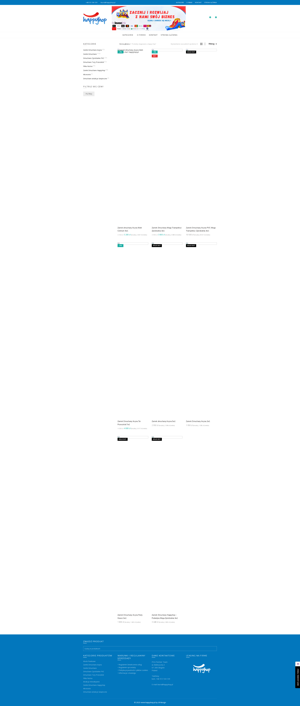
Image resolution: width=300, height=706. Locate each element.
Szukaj (214, 648)
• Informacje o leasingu (127, 673)
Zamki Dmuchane (90, 54)
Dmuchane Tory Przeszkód (93, 62)
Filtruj (211, 44)
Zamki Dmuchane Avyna (92, 50)
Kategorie (180, 3)
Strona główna (124, 44)
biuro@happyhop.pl (108, 2)
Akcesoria (87, 74)
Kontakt (198, 3)
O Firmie (189, 3)
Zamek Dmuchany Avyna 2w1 (198, 421)
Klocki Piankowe (89, 661)
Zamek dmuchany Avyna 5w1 (163, 421)
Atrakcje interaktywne (91, 682)
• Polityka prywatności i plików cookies (133, 670)
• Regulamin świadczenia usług (130, 664)
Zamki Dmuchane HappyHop (94, 70)
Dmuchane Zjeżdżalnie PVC (93, 58)
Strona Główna (210, 3)
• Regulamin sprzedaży (127, 667)
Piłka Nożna (87, 66)
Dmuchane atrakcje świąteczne (95, 78)
